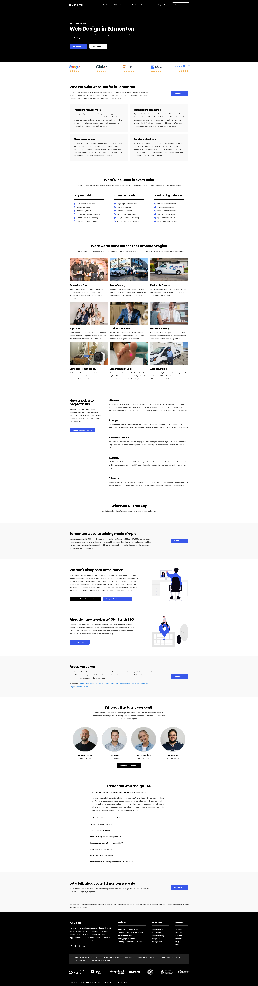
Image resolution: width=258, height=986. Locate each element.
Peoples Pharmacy (159, 328)
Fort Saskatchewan (123, 684)
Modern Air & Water (160, 285)
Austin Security (118, 285)
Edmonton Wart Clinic (121, 368)
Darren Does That (78, 285)
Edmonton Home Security (83, 368)
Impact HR (75, 328)
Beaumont (135, 684)
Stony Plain (144, 684)
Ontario (79, 687)
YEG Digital (76, 4)
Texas (85, 687)
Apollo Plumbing (158, 368)
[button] (181, 4)
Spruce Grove (84, 684)
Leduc (112, 684)
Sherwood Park (103, 684)
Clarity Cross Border (120, 328)
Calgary (72, 687)
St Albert (93, 684)
